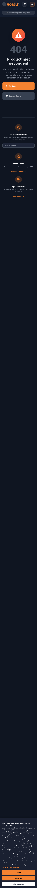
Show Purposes (18, 884)
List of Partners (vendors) (10, 867)
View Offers (17, 196)
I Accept (18, 872)
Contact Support (17, 172)
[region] (18, 853)
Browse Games (15, 96)
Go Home (12, 86)
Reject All (18, 878)
